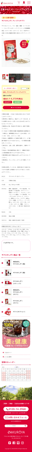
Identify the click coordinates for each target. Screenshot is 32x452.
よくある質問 (7, 357)
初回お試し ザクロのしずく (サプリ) (18, 292)
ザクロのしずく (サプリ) (18, 302)
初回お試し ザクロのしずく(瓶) (19, 263)
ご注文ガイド (7, 352)
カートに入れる (16, 107)
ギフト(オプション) (19, 312)
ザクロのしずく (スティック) (18, 282)
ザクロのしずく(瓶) (19, 273)
